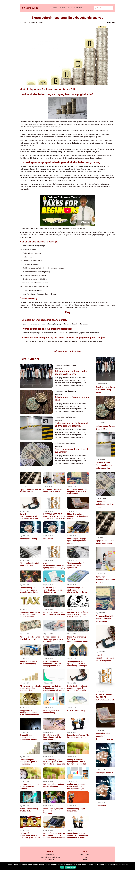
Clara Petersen (71, 365)
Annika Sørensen (70, 391)
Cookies (69, 8)
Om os (62, 8)
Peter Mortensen (37, 22)
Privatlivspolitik (70, 867)
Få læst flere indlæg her (67, 351)
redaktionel (111, 22)
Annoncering (54, 8)
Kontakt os (78, 8)
